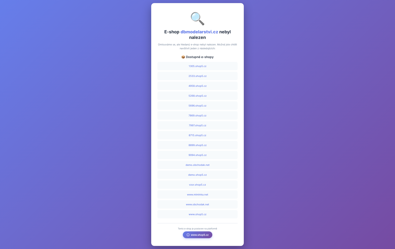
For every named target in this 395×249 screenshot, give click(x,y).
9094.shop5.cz (198, 155)
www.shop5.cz (197, 214)
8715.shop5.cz (197, 135)
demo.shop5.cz (197, 174)
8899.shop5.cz (198, 145)
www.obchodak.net (197, 204)
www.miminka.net (197, 194)
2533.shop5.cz (198, 75)
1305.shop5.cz (197, 66)
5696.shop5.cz (197, 105)
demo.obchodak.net (198, 164)
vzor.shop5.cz (197, 184)
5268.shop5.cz (198, 95)
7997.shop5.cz (197, 125)
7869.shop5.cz (197, 115)
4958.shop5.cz (198, 85)
